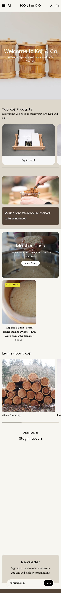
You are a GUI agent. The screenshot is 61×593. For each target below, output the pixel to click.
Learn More (30, 263)
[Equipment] (28, 144)
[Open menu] (3, 5)
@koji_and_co (30, 433)
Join (48, 583)
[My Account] (50, 5)
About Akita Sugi (11, 415)
